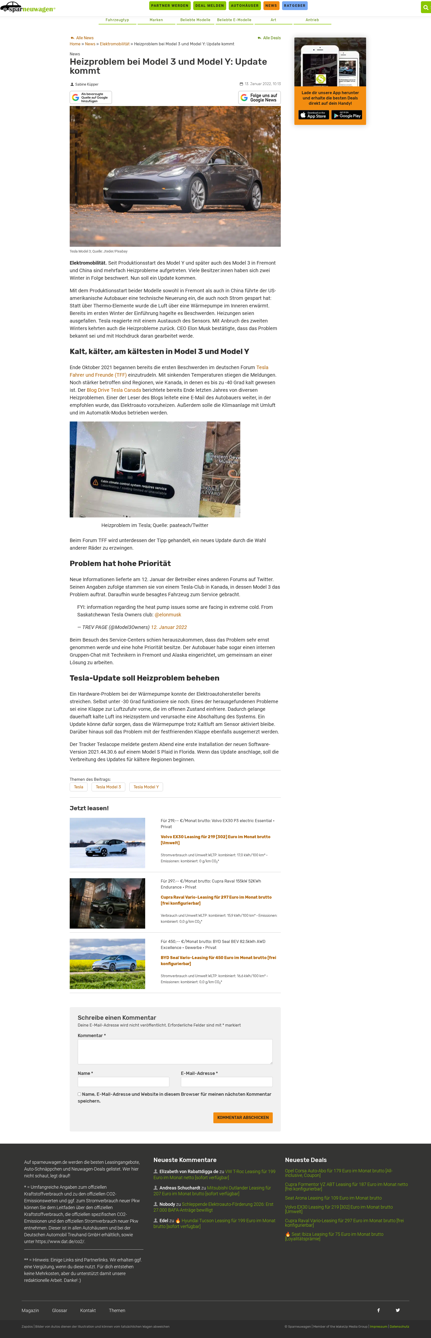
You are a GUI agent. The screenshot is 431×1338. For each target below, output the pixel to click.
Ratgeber (295, 6)
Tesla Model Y (146, 787)
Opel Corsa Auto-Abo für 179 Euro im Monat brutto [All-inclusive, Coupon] (339, 1173)
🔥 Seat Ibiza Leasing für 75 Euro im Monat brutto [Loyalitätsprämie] (334, 1236)
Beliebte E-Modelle (234, 20)
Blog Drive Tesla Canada (114, 390)
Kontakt (88, 1310)
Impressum (378, 1326)
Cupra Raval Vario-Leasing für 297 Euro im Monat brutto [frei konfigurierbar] (344, 1223)
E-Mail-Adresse (199, 1073)
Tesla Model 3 (108, 787)
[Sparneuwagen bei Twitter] (398, 1310)
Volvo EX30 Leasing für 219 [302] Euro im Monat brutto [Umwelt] (339, 1209)
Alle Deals (271, 38)
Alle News (84, 38)
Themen (117, 1310)
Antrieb (312, 20)
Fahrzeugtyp (117, 20)
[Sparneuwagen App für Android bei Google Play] (346, 114)
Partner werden (170, 6)
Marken (156, 20)
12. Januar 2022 (169, 627)
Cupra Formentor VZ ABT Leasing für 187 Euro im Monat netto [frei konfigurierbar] (346, 1186)
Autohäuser (245, 6)
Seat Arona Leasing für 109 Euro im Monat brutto (333, 1198)
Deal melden (209, 6)
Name (85, 1073)
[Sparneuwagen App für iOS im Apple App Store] (313, 114)
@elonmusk (168, 615)
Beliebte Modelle (195, 20)
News (271, 6)
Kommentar (92, 1035)
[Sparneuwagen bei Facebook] (378, 1310)
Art (273, 20)
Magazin (30, 1310)
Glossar (59, 1310)
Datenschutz (399, 1326)
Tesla (78, 787)
